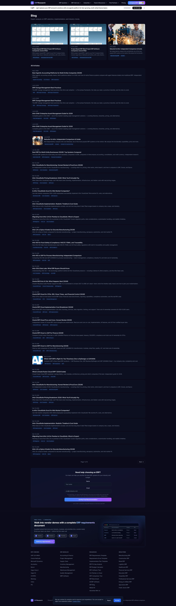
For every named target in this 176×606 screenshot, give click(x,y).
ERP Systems (63, 3)
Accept (117, 600)
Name (88, 481)
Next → (141, 462)
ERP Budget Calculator (96, 567)
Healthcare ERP (123, 567)
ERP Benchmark (94, 579)
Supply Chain (64, 561)
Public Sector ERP (124, 587)
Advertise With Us (94, 590)
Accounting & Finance (66, 555)
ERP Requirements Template (97, 555)
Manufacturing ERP (124, 555)
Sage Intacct (34, 570)
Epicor (33, 567)
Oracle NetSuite (35, 558)
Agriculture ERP (123, 584)
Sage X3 (33, 573)
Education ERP (123, 573)
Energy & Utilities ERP (125, 582)
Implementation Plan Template (98, 561)
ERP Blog (92, 584)
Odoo (32, 582)
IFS (32, 584)
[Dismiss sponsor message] (144, 8)
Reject (109, 600)
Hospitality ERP (123, 576)
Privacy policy (104, 496)
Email (88, 488)
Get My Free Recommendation (88, 499)
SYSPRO (33, 576)
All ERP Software (94, 582)
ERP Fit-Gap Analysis (95, 564)
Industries (87, 3)
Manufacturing (64, 567)
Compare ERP (133, 3)
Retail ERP (122, 561)
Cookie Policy (77, 601)
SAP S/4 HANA (35, 555)
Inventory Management (67, 564)
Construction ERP (124, 558)
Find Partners (113, 3)
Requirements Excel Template (98, 558)
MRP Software (64, 576)
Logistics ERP (123, 564)
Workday (33, 579)
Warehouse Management (67, 570)
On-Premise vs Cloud (95, 573)
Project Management (66, 558)
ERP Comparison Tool (95, 576)
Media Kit (92, 587)
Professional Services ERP (126, 579)
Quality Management (66, 573)
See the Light (137, 8)
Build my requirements (44, 541)
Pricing (124, 3)
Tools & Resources (99, 3)
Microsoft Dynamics (37, 561)
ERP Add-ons (75, 3)
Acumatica (34, 564)
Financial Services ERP (125, 570)
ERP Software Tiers (95, 570)
